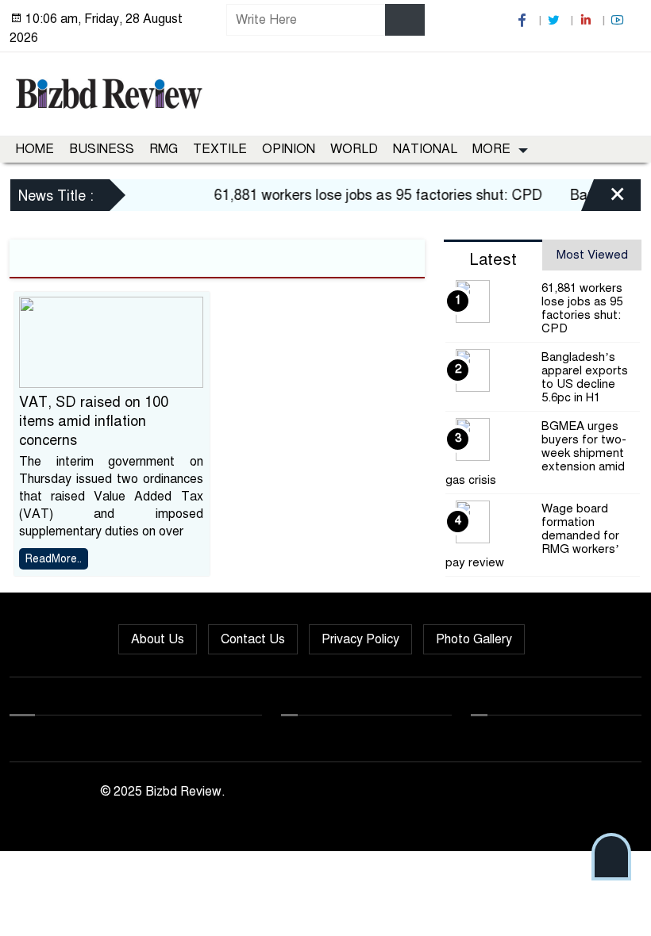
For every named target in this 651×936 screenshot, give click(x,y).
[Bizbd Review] (108, 91)
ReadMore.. (53, 559)
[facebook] (524, 20)
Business (101, 149)
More (491, 149)
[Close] (603, 197)
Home (34, 149)
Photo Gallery (474, 639)
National (425, 149)
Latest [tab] (493, 260)
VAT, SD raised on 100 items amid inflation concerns (93, 421)
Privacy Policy (360, 639)
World (354, 149)
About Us (157, 639)
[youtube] (619, 20)
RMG (163, 149)
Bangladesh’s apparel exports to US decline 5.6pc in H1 (584, 377)
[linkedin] (587, 20)
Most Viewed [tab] (592, 254)
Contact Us (253, 639)
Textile (220, 149)
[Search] (405, 20)
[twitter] (555, 20)
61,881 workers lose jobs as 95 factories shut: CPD (369, 195)
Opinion (288, 149)
